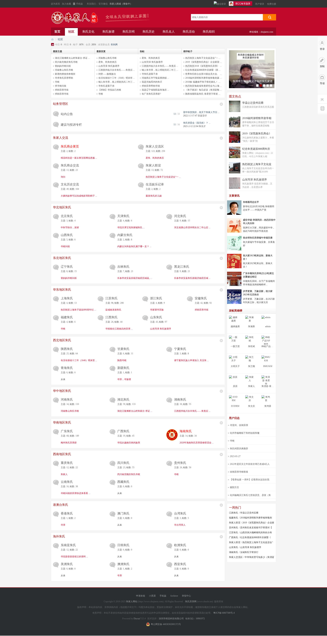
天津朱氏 (123, 216)
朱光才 (202, 126)
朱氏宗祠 (128, 31)
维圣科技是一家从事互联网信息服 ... (79, 158)
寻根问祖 (65, 246)
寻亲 (63, 525)
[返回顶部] (322, 99)
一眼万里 (235, 346)
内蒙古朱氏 (124, 235)
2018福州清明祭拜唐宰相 (256, 118)
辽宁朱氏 (67, 266)
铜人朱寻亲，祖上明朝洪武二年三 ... (116, 82)
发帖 (322, 66)
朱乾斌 (251, 346)
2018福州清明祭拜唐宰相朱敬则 (256, 517)
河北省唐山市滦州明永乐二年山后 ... (192, 227)
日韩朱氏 (123, 545)
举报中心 (186, 595)
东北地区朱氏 (62, 258)
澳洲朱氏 (123, 564)
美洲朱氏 (67, 564)
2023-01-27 (235, 456)
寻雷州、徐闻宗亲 (239, 425)
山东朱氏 (156, 317)
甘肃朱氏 (123, 349)
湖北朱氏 (123, 399)
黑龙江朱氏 (181, 266)
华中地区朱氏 (62, 390)
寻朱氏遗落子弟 (106, 86)
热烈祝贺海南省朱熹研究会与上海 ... (203, 86)
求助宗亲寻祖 (62, 90)
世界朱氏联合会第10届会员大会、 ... (203, 74)
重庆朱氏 (67, 462)
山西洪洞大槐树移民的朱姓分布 (256, 532)
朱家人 (64, 474)
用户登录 (259, 4)
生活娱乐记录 (155, 184)
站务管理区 (60, 103)
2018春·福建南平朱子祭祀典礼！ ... (202, 82)
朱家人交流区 (155, 146)
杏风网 (114, 44)
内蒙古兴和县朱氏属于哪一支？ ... (134, 246)
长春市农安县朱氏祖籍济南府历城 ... (192, 278)
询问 (63, 177)
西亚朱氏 (180, 564)
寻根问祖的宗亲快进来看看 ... (75, 493)
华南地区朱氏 (62, 422)
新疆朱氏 (123, 367)
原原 (235, 386)
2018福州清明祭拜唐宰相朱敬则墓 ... (203, 78)
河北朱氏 (180, 216)
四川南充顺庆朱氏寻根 (66, 62)
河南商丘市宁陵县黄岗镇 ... (155, 78)
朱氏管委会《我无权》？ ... (196, 123)
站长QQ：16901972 (195, 618)
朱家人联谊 (153, 165)
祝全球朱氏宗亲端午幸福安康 (257, 237)
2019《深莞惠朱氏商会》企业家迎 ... (203, 62)
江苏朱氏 (111, 298)
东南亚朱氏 (68, 545)
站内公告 (67, 114)
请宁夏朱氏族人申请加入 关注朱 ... (191, 360)
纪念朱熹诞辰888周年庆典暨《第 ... (202, 70)
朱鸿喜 (267, 406)
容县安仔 (202, 115)
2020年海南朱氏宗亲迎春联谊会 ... (197, 442)
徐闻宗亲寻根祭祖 (239, 472)
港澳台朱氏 (60, 504)
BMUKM (267, 366)
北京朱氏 (67, 216)
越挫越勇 (235, 326)
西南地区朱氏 (62, 454)
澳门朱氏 (123, 513)
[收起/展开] (221, 104)
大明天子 (235, 366)
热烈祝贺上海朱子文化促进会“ (257, 542)
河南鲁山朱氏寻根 (64, 70)
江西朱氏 (111, 317)
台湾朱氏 (180, 513)
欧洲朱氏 (180, 545)
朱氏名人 (169, 31)
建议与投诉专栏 (71, 124)
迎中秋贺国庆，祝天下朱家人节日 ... (201, 112)
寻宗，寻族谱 (124, 379)
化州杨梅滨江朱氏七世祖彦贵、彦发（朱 (250, 495)
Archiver (174, 595)
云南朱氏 (67, 481)
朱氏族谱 (108, 31)
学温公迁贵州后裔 (252, 102)
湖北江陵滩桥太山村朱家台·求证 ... (72, 58)
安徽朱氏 (201, 298)
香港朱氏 (67, 513)
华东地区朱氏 (62, 289)
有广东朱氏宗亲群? (151, 94)
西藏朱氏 (123, 481)
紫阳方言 (234, 487)
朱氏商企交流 (70, 165)
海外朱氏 (59, 536)
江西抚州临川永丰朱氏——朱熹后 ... (116, 70)
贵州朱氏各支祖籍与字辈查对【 (256, 527)
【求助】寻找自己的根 (109, 90)
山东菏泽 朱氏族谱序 (108, 66)
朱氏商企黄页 (70, 146)
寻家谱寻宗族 (157, 309)
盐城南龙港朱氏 (113, 309)
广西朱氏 (123, 431)
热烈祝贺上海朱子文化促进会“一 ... (202, 58)
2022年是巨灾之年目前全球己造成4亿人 (250, 464)
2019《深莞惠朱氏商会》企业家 (258, 522)
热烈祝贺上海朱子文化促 (256, 164)
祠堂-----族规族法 (107, 74)
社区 (71, 31)
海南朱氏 (186, 431)
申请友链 (140, 595)
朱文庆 (251, 406)
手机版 (79, 3)
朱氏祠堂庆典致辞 (239, 448)
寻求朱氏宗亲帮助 (64, 78)
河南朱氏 (67, 399)
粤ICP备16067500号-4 (224, 613)
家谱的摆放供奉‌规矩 (65, 74)
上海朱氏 (67, 298)
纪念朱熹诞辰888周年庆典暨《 (255, 537)
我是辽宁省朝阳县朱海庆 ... (155, 90)
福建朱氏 (67, 317)
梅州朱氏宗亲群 (69, 442)
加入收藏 (66, 3)
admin (268, 326)
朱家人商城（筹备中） (121, 3)
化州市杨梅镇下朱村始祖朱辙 (244, 433)
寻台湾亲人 (179, 525)
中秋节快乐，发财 (70, 227)
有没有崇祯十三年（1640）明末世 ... (116, 78)
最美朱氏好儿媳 (154, 195)
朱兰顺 (251, 366)
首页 (57, 31)
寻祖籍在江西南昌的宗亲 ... (119, 328)
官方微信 (103, 3)
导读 (322, 83)
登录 (322, 49)
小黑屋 (152, 595)
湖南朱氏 (180, 399)
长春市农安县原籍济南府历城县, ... (134, 278)
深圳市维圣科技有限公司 (171, 618)
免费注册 (271, 4)
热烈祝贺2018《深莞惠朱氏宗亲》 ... (203, 66)
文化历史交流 (70, 184)
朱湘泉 (251, 326)
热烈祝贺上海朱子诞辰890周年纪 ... (78, 309)
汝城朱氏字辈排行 (249, 552)
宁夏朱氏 (180, 349)
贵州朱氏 (180, 462)
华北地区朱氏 (62, 207)
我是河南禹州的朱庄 (152, 82)
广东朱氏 (67, 431)
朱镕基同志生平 (251, 202)
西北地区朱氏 (62, 340)
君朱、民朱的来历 (107, 62)
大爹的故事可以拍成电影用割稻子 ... (79, 195)
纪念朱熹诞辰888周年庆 (256, 148)
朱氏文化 (88, 31)
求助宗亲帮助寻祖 (151, 86)
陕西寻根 (121, 360)
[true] (269, 17)
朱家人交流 (60, 137)
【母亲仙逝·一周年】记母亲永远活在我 (249, 479)
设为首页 (55, 3)
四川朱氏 (123, 462)
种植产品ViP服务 (270, 346)
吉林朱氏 (123, 266)
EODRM (235, 406)
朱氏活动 (189, 31)
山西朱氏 (67, 235)
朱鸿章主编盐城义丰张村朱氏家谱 (252, 81)
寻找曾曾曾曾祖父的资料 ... (74, 556)
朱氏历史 (148, 31)
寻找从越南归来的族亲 (128, 442)
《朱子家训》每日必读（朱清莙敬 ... (203, 90)
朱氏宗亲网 (190, 601)
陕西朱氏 (67, 349)
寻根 (57, 82)
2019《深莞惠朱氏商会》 (256, 133)
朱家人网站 (76, 18)
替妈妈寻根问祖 (63, 66)
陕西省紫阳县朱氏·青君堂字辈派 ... (202, 94)
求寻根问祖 (60, 86)
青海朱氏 (67, 367)
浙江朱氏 (156, 298)
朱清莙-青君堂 (269, 386)
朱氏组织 (209, 31)
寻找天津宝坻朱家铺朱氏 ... (131, 227)
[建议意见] (322, 108)
